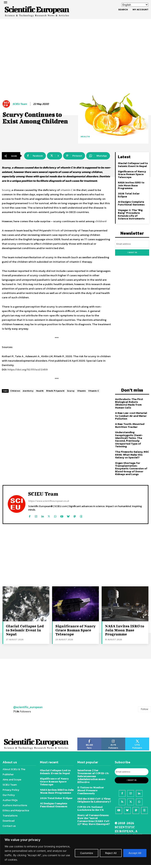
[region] (75, 849)
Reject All (110, 853)
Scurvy (6, 190)
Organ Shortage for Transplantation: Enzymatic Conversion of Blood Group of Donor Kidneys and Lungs (131, 468)
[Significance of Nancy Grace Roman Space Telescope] (75, 603)
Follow (144, 709)
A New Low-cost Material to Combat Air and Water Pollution (131, 416)
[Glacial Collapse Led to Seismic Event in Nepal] (26, 603)
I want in (132, 252)
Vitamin (81, 390)
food (31, 203)
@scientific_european (28, 707)
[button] (123, 9)
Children (15, 390)
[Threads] (81, 515)
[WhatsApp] (55, 515)
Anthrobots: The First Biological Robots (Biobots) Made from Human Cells (129, 403)
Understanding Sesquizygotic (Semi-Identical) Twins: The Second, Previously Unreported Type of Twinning (129, 439)
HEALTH (85, 136)
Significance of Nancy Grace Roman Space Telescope (132, 174)
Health (40, 390)
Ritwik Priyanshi (55, 390)
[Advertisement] (75, 43)
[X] (49, 515)
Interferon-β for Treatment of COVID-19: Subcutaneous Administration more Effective (93, 776)
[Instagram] (36, 515)
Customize (86, 853)
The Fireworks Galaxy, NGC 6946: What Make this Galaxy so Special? (132, 454)
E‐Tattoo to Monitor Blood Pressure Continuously (90, 790)
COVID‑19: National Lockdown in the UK (90, 808)
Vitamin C (93, 390)
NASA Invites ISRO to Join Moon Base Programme (131, 185)
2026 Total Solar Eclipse (129, 195)
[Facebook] (29, 515)
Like (89, 738)
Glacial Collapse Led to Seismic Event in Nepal (133, 164)
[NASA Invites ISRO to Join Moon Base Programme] (125, 603)
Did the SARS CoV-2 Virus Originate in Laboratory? (94, 800)
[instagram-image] (9, 727)
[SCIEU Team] (7, 104)
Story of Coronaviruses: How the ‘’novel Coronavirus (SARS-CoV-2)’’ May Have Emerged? (93, 819)
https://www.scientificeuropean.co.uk (48, 501)
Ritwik (56, 230)
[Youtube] (61, 515)
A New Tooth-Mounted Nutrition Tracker (129, 425)
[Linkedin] (42, 515)
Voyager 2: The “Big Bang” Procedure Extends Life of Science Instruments (131, 214)
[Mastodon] (74, 515)
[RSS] (122, 802)
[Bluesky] (68, 515)
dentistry (28, 390)
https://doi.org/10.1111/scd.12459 (28, 369)
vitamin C (66, 190)
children (100, 221)
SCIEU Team (20, 104)
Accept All (135, 853)
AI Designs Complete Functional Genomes (131, 203)
